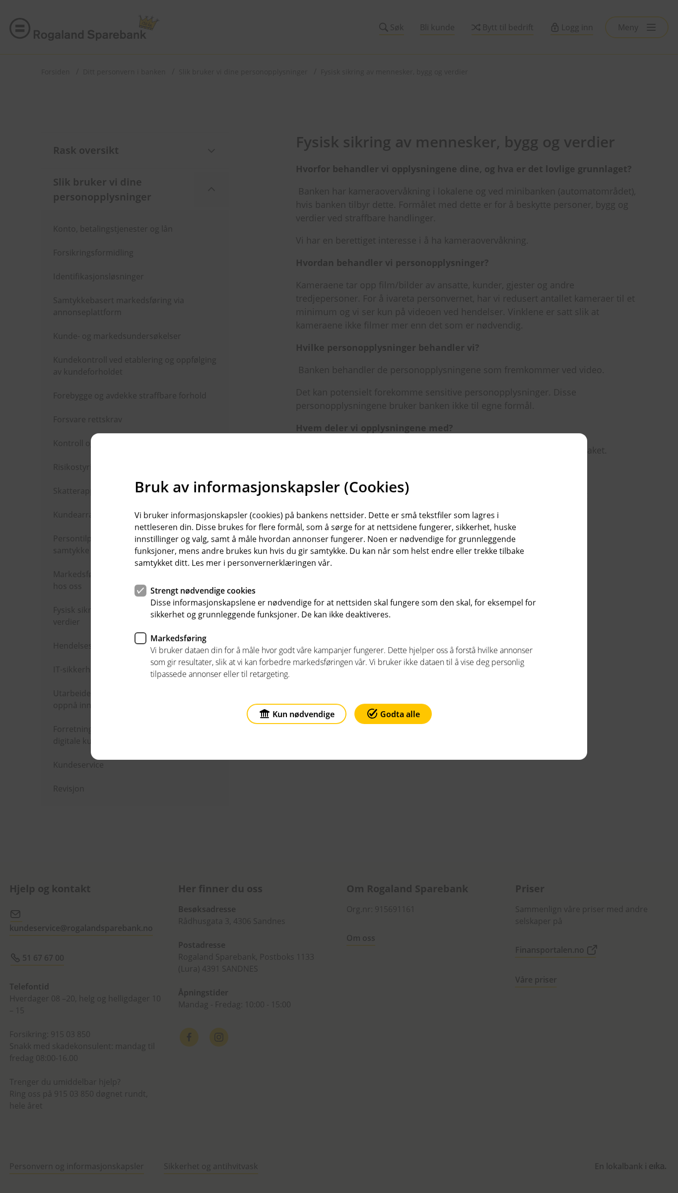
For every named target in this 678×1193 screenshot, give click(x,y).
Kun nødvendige (303, 714)
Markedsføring (178, 638)
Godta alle (400, 714)
